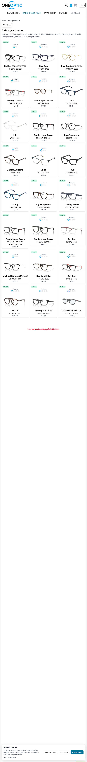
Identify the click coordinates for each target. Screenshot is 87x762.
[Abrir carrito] (75, 5)
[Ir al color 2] (16, 46)
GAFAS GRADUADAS (32, 13)
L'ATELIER (63, 13)
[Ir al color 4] (46, 46)
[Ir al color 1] (14, 46)
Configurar (64, 752)
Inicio (4, 20)
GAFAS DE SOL (13, 13)
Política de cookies (10, 757)
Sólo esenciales (50, 752)
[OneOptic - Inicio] (12, 5)
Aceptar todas (77, 752)
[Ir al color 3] (44, 46)
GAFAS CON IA (50, 13)
